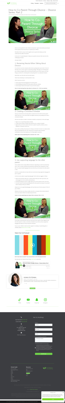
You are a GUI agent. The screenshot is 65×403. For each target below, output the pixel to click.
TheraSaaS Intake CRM (33, 401)
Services (41, 3)
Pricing (32, 3)
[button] (63, 392)
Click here (33, 259)
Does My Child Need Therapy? (15, 380)
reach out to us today (26, 227)
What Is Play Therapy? (14, 381)
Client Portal (55, 0)
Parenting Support (33, 14)
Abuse (12, 377)
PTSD (11, 375)
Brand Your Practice (12, 401)
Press (27, 375)
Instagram (45, 302)
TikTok (19, 302)
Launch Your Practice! (21, 401)
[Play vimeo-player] (32, 100)
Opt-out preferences (50, 401)
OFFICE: (21, 326)
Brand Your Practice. (34, 389)
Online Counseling (13, 368)
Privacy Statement (55, 401)
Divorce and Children (12, 14)
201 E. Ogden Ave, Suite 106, (21, 327)
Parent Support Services (14, 369)
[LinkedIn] (26, 283)
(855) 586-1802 (24, 319)
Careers (44, 0)
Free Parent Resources (29, 368)
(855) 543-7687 (24, 321)
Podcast (48, 0)
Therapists (36, 3)
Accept (53, 399)
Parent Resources (39, 0)
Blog (51, 0)
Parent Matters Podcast (27, 14)
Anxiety (12, 372)
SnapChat (37, 302)
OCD (11, 374)
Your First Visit (28, 372)
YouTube (28, 302)
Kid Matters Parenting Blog (19, 14)
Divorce (12, 373)
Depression (12, 376)
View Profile (32, 288)
